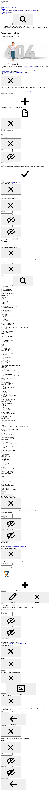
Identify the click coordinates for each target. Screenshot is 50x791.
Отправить (3, 129)
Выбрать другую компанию (6, 512)
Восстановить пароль (5, 162)
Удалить (37, 602)
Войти (13, 496)
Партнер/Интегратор (13, 198)
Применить (3, 492)
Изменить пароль (4, 778)
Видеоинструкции (33, 10)
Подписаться (15, 64)
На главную (3, 40)
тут (30, 91)
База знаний (9, 10)
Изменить (13, 602)
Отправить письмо (4, 712)
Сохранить (3, 694)
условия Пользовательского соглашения (17, 244)
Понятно (2, 658)
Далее (2, 493)
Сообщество (3, 10)
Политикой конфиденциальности (37, 67)
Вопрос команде (14, 71)
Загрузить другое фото (20, 694)
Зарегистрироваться (15, 182)
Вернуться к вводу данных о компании (8, 609)
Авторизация (14, 239)
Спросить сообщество (5, 71)
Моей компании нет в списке (6, 494)
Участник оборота (4, 198)
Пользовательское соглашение (7, 72)
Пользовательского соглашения (32, 66)
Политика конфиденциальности (21, 72)
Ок (1, 135)
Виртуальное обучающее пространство (20, 10)
